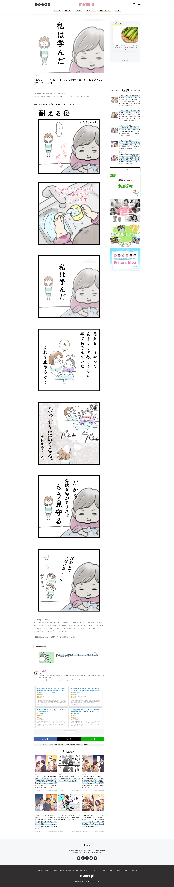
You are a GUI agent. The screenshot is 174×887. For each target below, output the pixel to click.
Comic (117, 10)
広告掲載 (75, 870)
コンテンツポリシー (108, 870)
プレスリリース (133, 870)
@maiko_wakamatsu (52, 680)
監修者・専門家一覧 (59, 870)
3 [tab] (126, 60)
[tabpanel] (126, 38)
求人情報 (68, 870)
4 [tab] (127, 60)
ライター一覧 (48, 870)
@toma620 (77, 680)
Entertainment (105, 10)
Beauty (67, 10)
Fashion (57, 10)
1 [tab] (122, 60)
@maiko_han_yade (64, 680)
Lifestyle (78, 10)
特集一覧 (40, 870)
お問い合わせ (83, 870)
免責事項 (118, 870)
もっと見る (125, 169)
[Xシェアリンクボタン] (83, 858)
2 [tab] (124, 60)
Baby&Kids (91, 10)
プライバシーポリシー (95, 870)
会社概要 (125, 870)
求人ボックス (45, 704)
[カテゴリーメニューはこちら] (139, 4)
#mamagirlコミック (69, 732)
